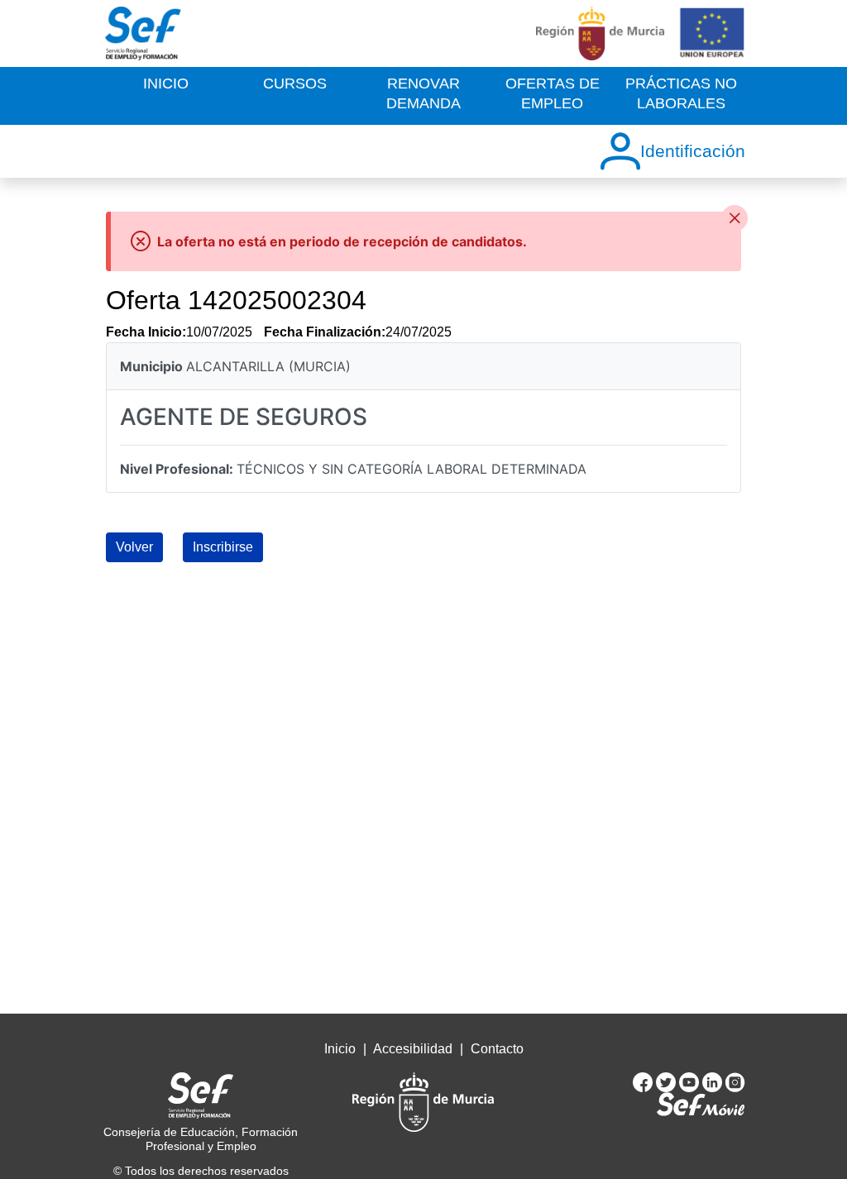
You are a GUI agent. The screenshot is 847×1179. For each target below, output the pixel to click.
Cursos (295, 83)
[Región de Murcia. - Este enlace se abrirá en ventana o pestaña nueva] (600, 33)
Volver (134, 547)
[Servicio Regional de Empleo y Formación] (143, 33)
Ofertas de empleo (552, 93)
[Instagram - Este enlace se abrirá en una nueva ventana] (735, 1082)
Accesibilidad (414, 1049)
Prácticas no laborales (681, 93)
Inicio (166, 83)
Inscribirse (223, 547)
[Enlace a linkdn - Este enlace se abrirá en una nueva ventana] (713, 1082)
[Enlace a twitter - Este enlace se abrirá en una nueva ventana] (667, 1082)
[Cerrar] (734, 218)
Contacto (497, 1049)
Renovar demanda (423, 93)
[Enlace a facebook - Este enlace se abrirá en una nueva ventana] (644, 1082)
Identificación (692, 150)
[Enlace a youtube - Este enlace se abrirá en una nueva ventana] (690, 1082)
